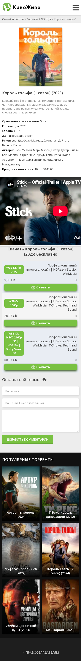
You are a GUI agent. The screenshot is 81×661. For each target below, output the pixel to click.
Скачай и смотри (13, 19)
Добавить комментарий (27, 439)
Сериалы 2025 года (39, 19)
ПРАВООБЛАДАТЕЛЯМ (42, 652)
